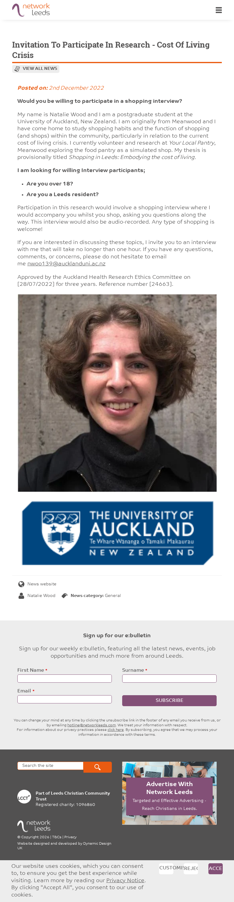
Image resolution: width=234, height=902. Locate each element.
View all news (40, 68)
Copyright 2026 (35, 837)
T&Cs (57, 837)
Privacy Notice (125, 881)
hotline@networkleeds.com (91, 725)
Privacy (70, 837)
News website (41, 584)
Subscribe (169, 700)
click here (116, 730)
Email (24, 691)
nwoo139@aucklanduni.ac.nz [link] (66, 264)
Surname (133, 670)
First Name (30, 670)
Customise (166, 868)
